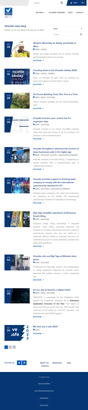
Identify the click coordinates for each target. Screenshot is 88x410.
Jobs (69, 363)
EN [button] (82, 3)
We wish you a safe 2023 (45, 326)
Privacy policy (44, 405)
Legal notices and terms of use (44, 391)
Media (43, 97)
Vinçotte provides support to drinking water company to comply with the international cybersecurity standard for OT (54, 182)
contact (80, 13)
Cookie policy (44, 398)
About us (44, 363)
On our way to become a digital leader (52, 290)
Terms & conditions (44, 383)
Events (44, 49)
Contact (45, 366)
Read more (37, 60)
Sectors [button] (39, 13)
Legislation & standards (68, 155)
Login (75, 3)
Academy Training (57, 13)
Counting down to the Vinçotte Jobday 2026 (55, 70)
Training (51, 73)
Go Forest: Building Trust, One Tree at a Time (55, 94)
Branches (57, 363)
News (37, 49)
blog (70, 13)
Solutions (51, 97)
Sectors (53, 155)
